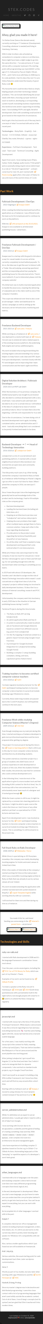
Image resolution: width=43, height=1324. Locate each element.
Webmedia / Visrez (24, 851)
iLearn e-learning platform (18, 748)
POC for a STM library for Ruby (17, 971)
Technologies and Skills (14, 941)
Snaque (34, 1089)
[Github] (29, 15)
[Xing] (38, 15)
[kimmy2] (29, 929)
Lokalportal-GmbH (24, 450)
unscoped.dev (30, 1318)
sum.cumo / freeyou (24, 329)
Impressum (12, 1318)
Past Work (6, 191)
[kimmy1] (14, 929)
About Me (16, 15)
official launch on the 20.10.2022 (24, 224)
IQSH (19, 680)
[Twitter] (25, 15)
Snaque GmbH (24, 205)
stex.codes (21, 9)
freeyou (38, 337)
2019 (27, 990)
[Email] (34, 15)
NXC (17, 1278)
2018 (17, 990)
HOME (6, 15)
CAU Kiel (20, 726)
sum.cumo (34, 334)
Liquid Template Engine (21, 893)
